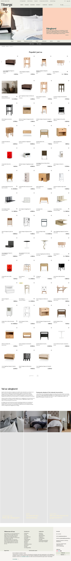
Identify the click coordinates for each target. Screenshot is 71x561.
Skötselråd (26, 538)
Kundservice (45, 4)
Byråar (37, 41)
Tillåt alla (63, 552)
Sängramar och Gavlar (28, 41)
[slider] (35, 65)
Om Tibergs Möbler (27, 547)
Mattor (51, 41)
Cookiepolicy (26, 540)
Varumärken (32, 4)
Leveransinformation (28, 544)
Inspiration (51, 4)
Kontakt (25, 534)
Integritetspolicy (27, 539)
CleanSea (26, 542)
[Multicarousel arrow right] (69, 62)
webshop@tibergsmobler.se (65, 538)
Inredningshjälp (41, 538)
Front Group (62, 545)
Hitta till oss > (58, 541)
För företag (26, 535)
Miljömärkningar (42, 535)
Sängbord (19, 41)
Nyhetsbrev (26, 541)
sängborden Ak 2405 (61, 396)
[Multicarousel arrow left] (1, 62)
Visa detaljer (15, 559)
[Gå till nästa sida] (37, 375)
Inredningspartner (27, 536)
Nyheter (21, 4)
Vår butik (25, 546)
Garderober (44, 41)
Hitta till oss (26, 545)
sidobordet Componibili (48, 395)
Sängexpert (41, 536)
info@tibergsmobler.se (62, 536)
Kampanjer (27, 4)
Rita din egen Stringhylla (43, 541)
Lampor (58, 41)
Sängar (12, 41)
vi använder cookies (25, 556)
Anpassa (62, 554)
